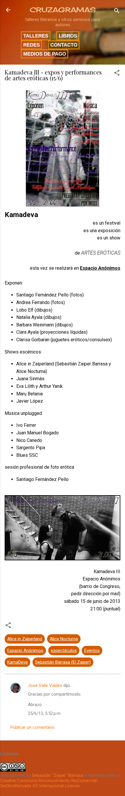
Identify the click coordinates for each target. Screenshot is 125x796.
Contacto (63, 44)
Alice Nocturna (64, 639)
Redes (31, 44)
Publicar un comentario (32, 727)
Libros (68, 35)
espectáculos (64, 650)
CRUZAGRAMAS (63, 10)
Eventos (92, 650)
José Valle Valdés (45, 685)
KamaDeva (17, 662)
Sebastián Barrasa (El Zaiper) (63, 662)
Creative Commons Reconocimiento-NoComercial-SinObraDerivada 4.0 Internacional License (49, 783)
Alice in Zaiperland (24, 639)
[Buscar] (116, 12)
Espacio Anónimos (25, 650)
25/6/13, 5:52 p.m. (44, 713)
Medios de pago (44, 53)
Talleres (35, 35)
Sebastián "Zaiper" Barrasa (57, 775)
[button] (116, 73)
